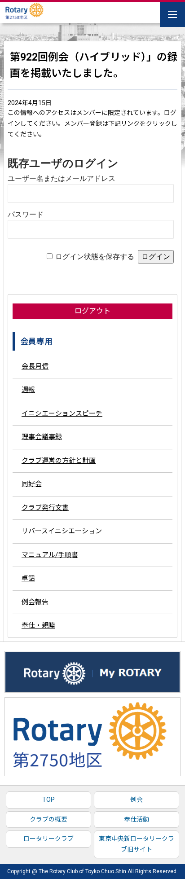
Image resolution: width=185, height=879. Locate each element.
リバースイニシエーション (62, 531)
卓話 (28, 578)
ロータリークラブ (48, 838)
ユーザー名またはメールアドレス (61, 178)
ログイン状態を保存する (94, 256)
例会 (136, 799)
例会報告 (35, 602)
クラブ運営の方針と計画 (59, 461)
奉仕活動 (136, 819)
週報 (28, 390)
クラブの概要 (48, 819)
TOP (48, 799)
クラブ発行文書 (45, 508)
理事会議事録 (42, 437)
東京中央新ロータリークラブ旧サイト (136, 844)
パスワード (26, 214)
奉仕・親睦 (38, 625)
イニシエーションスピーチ (62, 413)
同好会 (32, 484)
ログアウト (92, 311)
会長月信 (35, 366)
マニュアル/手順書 (50, 555)
